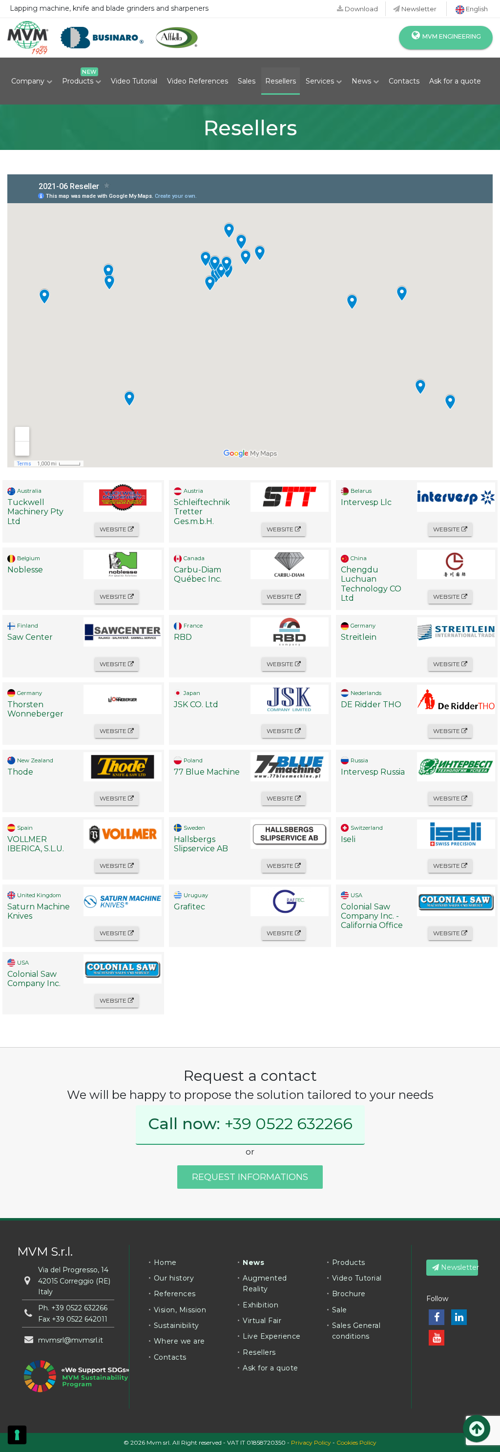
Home (165, 1262)
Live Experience (272, 1336)
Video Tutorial (134, 81)
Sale (339, 1309)
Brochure (349, 1293)
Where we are (179, 1341)
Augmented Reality (265, 1283)
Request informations (250, 1177)
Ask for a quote (455, 81)
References (175, 1293)
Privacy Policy (311, 1442)
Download (360, 9)
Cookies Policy (356, 1442)
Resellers (280, 81)
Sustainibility (176, 1325)
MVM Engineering (451, 36)
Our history (174, 1278)
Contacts (404, 81)
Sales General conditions (356, 1331)
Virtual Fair (262, 1320)
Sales (246, 81)
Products (78, 81)
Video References (197, 81)
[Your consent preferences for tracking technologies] (17, 1435)
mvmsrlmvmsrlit (70, 1340)
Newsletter (418, 9)
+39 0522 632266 (289, 1123)
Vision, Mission (180, 1309)
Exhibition (260, 1305)
